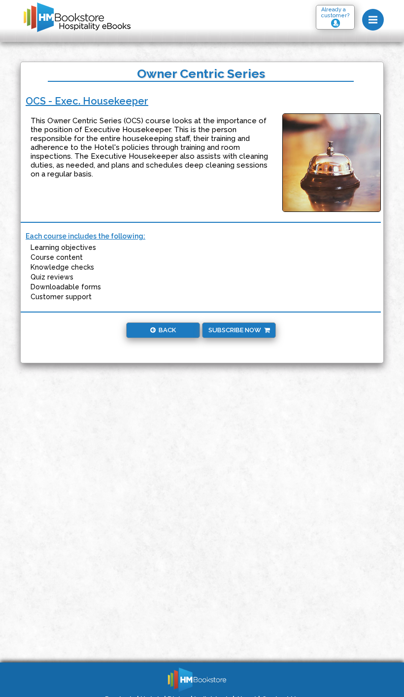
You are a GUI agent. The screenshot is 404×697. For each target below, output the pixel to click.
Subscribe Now (236, 330)
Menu (373, 20)
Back (166, 330)
